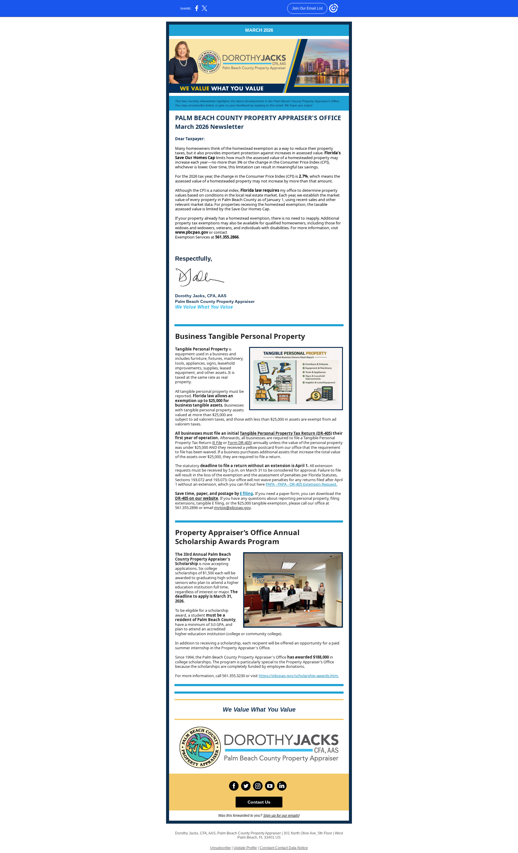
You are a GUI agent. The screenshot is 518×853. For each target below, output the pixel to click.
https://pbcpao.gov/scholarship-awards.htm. (299, 675)
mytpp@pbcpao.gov (232, 507)
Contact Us (259, 802)
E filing (246, 493)
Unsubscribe (220, 848)
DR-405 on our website (196, 498)
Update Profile (245, 848)
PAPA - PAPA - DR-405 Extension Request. (301, 484)
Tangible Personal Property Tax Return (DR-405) (286, 433)
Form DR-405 (239, 442)
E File (217, 442)
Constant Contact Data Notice (284, 848)
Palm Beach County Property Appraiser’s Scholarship (203, 559)
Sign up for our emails (281, 815)
